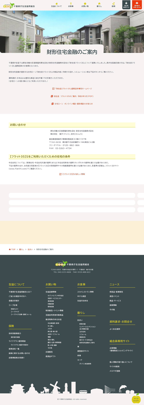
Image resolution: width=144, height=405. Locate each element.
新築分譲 (82, 324)
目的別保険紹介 (15, 333)
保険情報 (113, 305)
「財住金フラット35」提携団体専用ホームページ (73, 88)
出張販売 (49, 352)
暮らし (21, 249)
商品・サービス (115, 301)
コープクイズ (15, 311)
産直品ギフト (51, 356)
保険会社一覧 (14, 349)
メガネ (50, 328)
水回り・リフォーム (54, 334)
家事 (79, 355)
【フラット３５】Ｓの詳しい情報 (74, 174)
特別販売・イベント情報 (54, 310)
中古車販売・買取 (53, 323)
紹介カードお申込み (86, 340)
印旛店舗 (51, 304)
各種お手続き (14, 301)
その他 (50, 348)
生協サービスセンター (55, 298)
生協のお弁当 (82, 301)
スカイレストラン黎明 (85, 292)
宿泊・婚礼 (51, 339)
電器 (49, 337)
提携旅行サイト (83, 351)
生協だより (14, 309)
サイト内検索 (115, 366)
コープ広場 (13, 305)
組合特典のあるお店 (54, 319)
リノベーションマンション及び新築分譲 (87, 328)
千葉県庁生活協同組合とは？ (20, 292)
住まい (30, 249)
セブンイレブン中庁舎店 (55, 295)
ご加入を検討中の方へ (17, 296)
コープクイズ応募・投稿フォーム (21, 314)
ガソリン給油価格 (85, 363)
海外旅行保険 (15, 337)
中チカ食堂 (81, 296)
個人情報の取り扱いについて (121, 362)
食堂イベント (114, 296)
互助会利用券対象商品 (54, 315)
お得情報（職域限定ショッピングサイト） (121, 349)
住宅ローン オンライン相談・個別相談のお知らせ (74, 104)
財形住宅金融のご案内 (87, 342)
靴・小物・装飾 (52, 345)
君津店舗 (51, 301)
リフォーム (82, 334)
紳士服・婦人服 (53, 331)
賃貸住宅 (82, 337)
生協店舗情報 (51, 292)
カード (79, 360)
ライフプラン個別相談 (17, 341)
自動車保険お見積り (16, 358)
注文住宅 (82, 331)
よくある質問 (115, 329)
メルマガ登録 (115, 371)
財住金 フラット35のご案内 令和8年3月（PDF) (74, 96)
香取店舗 (51, 306)
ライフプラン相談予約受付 (19, 345)
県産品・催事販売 (116, 292)
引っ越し (50, 326)
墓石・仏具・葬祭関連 (54, 342)
